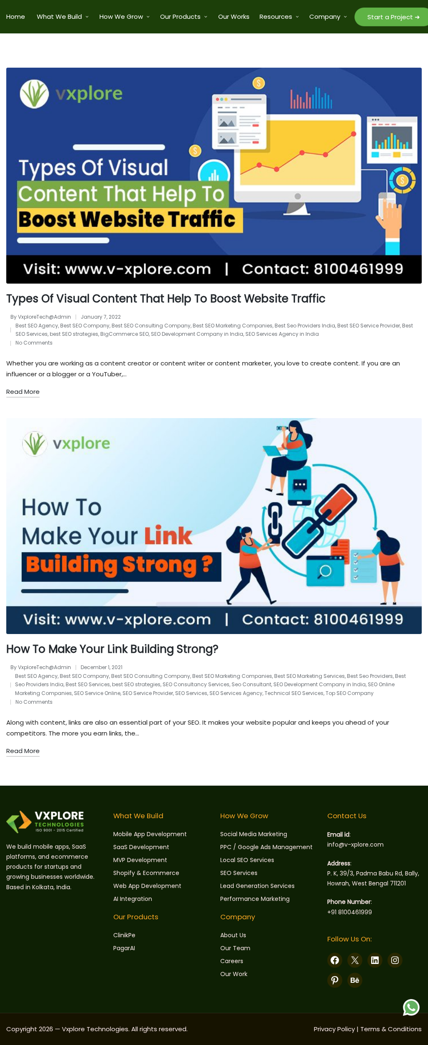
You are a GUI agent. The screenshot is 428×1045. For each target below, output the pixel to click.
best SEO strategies (74, 333)
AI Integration (132, 899)
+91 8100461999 (349, 912)
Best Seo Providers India (305, 325)
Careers (231, 961)
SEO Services (191, 693)
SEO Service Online (97, 693)
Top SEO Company (350, 693)
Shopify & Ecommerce (146, 873)
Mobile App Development (150, 834)
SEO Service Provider (147, 693)
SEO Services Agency (235, 693)
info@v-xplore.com (355, 844)
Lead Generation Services (257, 886)
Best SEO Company (85, 325)
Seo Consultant (251, 684)
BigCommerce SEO (124, 333)
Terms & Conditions (391, 1029)
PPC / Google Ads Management (266, 847)
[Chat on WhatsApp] (411, 1007)
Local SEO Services (247, 860)
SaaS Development (141, 847)
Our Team (235, 948)
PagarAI (124, 948)
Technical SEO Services (294, 693)
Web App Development (147, 886)
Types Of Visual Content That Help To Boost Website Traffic (166, 298)
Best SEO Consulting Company (151, 325)
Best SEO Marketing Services (309, 676)
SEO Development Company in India (197, 333)
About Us (233, 935)
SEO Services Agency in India (282, 333)
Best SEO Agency (36, 325)
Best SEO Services (88, 684)
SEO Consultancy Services (196, 684)
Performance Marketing (255, 899)
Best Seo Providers (370, 676)
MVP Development (140, 860)
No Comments (34, 342)
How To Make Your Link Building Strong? (112, 649)
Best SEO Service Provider (368, 325)
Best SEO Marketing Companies (233, 325)
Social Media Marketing (253, 834)
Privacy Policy (334, 1029)
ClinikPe (124, 935)
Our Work (233, 974)
